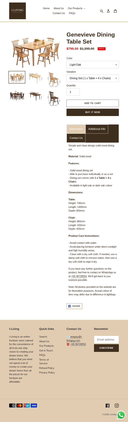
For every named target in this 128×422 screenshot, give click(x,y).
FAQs (42, 355)
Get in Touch (46, 350)
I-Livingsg (114, 414)
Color (69, 58)
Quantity (71, 85)
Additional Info (96, 129)
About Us (44, 341)
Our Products (46, 345)
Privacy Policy (47, 372)
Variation (71, 71)
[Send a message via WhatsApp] (121, 415)
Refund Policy (46, 368)
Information (76, 129)
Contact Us (76, 138)
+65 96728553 (79, 276)
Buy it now (92, 112)
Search (43, 336)
